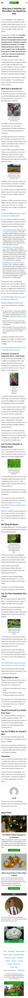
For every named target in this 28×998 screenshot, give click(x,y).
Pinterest (14, 961)
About (14, 957)
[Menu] (2, 3)
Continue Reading (14, 850)
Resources (8, 957)
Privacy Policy (14, 967)
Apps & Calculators (19, 954)
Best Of (10, 964)
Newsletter (11, 951)
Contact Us (20, 957)
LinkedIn (7, 961)
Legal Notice (20, 970)
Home (5, 951)
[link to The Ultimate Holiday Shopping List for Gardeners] (14, 823)
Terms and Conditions (10, 970)
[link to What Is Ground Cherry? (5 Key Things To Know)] (14, 862)
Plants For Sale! (7, 954)
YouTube (20, 961)
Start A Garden (20, 951)
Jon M (14, 798)
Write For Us (16, 964)
